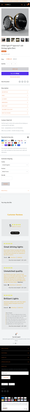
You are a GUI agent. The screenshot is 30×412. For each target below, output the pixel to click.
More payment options (15, 76)
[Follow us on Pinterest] (8, 391)
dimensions (15, 102)
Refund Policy (4, 190)
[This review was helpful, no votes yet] (22, 260)
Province (3, 168)
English (3, 384)
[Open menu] (2, 4)
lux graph (15, 99)
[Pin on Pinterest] (22, 82)
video (15, 95)
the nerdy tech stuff (15, 109)
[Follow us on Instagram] (5, 391)
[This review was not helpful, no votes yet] (24, 260)
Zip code (3, 175)
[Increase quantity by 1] (15, 63)
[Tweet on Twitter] (25, 82)
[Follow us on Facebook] (2, 391)
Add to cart (15, 69)
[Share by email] (28, 82)
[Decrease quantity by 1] (7, 63)
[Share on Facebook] (20, 82)
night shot (15, 106)
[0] (27, 5)
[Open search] (22, 4)
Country (3, 161)
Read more (20, 282)
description (15, 92)
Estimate (5, 184)
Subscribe (5, 377)
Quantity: (3, 63)
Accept (5, 408)
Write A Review (15, 233)
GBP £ (10, 384)
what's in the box (15, 113)
